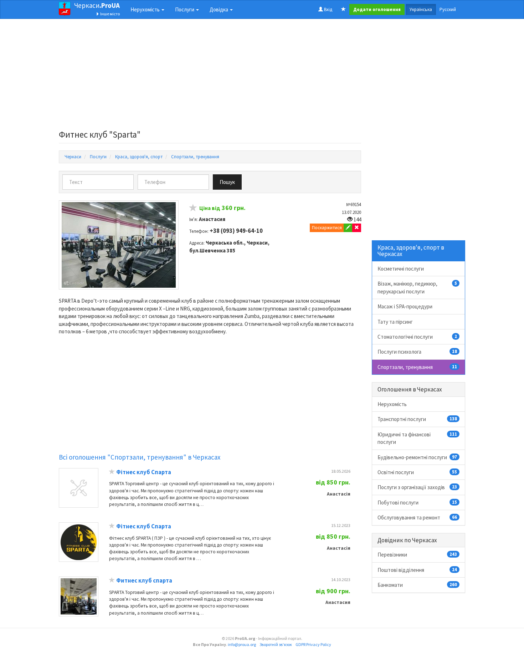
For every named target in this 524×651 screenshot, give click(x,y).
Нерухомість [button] (145, 9)
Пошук (227, 182)
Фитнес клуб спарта (144, 580)
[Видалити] (356, 228)
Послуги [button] (185, 9)
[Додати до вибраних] (193, 208)
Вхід (327, 9)
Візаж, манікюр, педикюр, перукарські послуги (417, 287)
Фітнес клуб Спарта (143, 472)
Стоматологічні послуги (417, 336)
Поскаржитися (327, 228)
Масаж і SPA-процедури (404, 306)
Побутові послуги (417, 502)
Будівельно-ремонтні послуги (417, 457)
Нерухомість (392, 404)
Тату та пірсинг (395, 321)
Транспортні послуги (417, 419)
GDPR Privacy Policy (313, 644)
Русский (448, 9)
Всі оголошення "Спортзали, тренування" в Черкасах (139, 457)
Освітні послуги (417, 472)
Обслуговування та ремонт (417, 517)
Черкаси (97, 5)
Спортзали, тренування (417, 367)
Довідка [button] (219, 9)
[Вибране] (343, 9)
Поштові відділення (417, 570)
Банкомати (417, 584)
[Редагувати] (348, 228)
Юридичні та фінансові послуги (417, 438)
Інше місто (109, 13)
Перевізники (417, 554)
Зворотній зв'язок (276, 644)
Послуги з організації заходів (417, 487)
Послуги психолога (417, 351)
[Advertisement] (210, 76)
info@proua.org (242, 644)
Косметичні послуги (400, 268)
